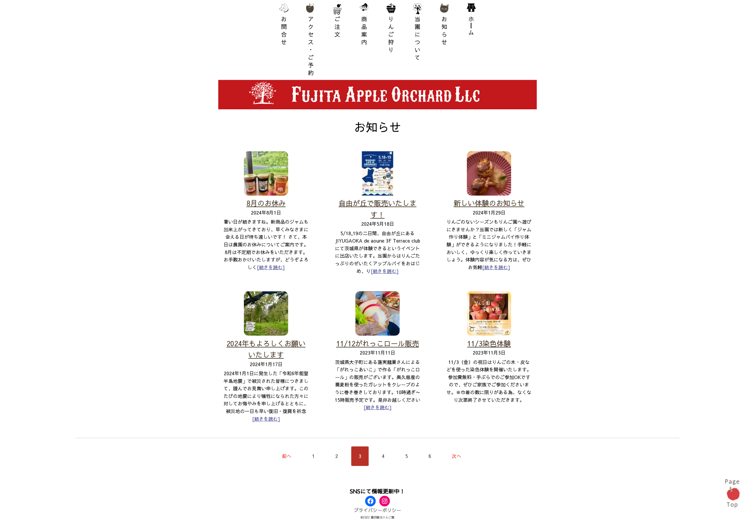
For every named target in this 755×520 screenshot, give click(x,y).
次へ (456, 456)
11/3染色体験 (489, 343)
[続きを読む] (271, 267)
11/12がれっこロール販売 (377, 343)
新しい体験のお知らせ (489, 203)
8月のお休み (266, 203)
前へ (286, 456)
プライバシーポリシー (377, 510)
